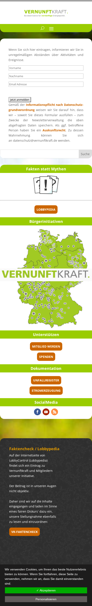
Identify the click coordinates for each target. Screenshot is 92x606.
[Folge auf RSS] (54, 411)
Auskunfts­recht (54, 130)
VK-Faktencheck (24, 532)
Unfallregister (46, 380)
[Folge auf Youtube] (46, 411)
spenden (46, 357)
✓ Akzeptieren (46, 590)
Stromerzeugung (46, 390)
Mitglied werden (46, 346)
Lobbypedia (46, 209)
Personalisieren (46, 599)
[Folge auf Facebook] (37, 411)
